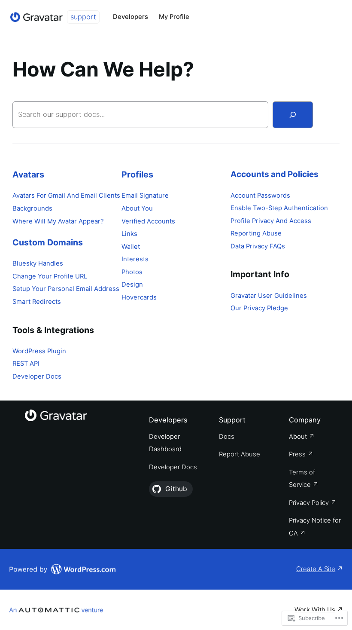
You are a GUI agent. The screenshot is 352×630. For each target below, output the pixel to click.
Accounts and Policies (275, 174)
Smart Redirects (36, 302)
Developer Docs (36, 376)
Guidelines (290, 296)
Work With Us (314, 610)
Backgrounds (32, 208)
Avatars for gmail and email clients (66, 195)
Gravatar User (252, 296)
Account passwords (260, 195)
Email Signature (145, 195)
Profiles (137, 174)
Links (129, 234)
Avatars (28, 174)
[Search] (293, 114)
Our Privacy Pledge (259, 308)
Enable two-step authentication (279, 208)
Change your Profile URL (49, 276)
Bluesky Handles (37, 263)
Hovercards (139, 297)
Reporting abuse (256, 233)
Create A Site (315, 569)
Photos (132, 272)
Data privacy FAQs (258, 246)
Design (132, 284)
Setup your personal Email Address (65, 289)
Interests (135, 259)
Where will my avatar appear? (57, 221)
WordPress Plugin (39, 351)
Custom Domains (47, 242)
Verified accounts (148, 221)
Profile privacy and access (271, 221)
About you (137, 208)
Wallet (130, 247)
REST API (25, 363)
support (83, 16)
